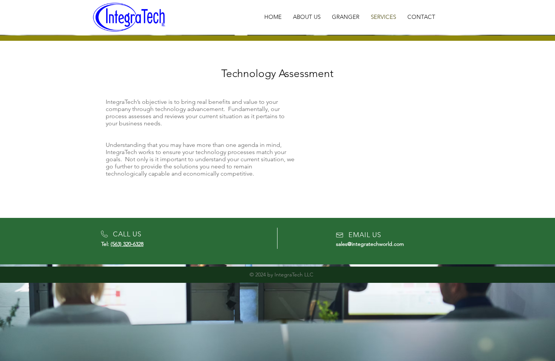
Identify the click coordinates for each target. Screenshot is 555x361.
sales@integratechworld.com (370, 244)
